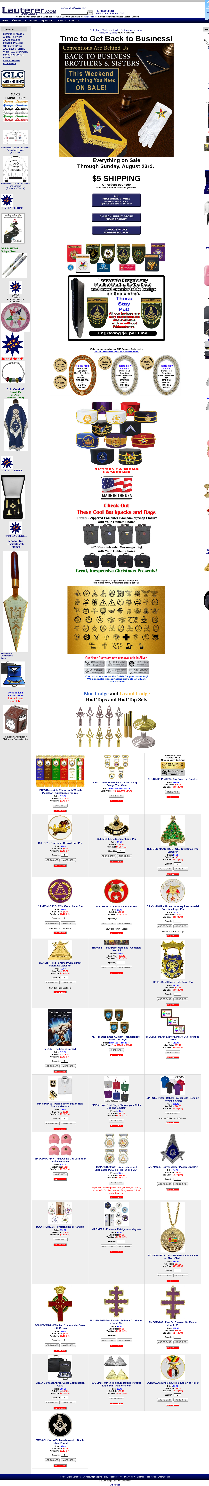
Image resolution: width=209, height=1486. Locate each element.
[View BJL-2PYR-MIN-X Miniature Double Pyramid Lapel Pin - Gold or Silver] (116, 1400)
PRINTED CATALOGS (13, 43)
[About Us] (16, 22)
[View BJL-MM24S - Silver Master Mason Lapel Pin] (181, 1185)
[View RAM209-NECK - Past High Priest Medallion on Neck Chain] (181, 1277)
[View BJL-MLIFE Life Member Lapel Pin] (124, 857)
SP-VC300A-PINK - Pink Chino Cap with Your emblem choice (60, 1160)
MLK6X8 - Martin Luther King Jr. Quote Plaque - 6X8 (172, 1038)
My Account (88, 1477)
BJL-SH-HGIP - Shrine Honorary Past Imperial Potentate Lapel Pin (173, 907)
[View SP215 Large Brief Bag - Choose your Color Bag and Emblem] (116, 1122)
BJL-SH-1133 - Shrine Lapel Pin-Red (116, 906)
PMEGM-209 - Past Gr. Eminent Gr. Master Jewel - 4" (173, 1323)
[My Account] (47, 22)
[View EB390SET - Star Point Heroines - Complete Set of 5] (124, 969)
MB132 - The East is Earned (60, 1049)
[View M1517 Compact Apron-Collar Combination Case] (68, 1404)
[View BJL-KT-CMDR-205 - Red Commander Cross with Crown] (68, 1347)
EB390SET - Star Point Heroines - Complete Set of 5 (116, 949)
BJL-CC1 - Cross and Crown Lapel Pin (60, 843)
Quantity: (56, 855)
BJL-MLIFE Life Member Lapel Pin (116, 839)
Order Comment (74, 1477)
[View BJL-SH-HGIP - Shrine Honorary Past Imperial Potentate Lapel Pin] (181, 927)
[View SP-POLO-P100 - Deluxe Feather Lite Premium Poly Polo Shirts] (173, 1115)
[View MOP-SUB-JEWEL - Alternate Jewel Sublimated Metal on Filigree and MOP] (116, 1184)
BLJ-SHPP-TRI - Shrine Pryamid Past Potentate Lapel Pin (60, 964)
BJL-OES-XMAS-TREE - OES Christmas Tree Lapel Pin (172, 850)
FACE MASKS (9, 63)
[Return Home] (4, 22)
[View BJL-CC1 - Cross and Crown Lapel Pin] (68, 861)
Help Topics (151, 1477)
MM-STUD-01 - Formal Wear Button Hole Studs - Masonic (60, 1105)
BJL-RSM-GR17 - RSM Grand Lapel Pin (60, 906)
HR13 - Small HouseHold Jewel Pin (173, 982)
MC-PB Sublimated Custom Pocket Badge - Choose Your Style (116, 1038)
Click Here (89, 17)
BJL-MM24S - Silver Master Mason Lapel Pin (172, 1167)
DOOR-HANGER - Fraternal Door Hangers (60, 1226)
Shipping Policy (101, 1477)
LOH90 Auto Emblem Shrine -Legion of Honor (173, 1382)
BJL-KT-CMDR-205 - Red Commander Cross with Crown (60, 1327)
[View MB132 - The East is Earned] (68, 1067)
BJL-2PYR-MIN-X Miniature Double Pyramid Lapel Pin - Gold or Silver (116, 1384)
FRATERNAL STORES (13, 34)
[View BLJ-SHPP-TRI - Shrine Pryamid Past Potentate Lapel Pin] (68, 984)
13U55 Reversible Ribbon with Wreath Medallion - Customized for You (60, 791)
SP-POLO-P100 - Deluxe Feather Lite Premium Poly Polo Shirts (172, 1099)
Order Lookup (164, 1477)
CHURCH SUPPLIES (12, 37)
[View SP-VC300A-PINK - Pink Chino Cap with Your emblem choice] (60, 1176)
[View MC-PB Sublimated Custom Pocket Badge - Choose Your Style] (116, 1051)
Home (62, 1477)
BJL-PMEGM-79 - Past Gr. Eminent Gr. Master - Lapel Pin (116, 1322)
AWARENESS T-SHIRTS (14, 49)
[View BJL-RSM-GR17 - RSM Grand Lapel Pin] (68, 925)
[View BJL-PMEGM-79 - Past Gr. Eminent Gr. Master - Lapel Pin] (124, 1342)
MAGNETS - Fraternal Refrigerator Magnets (116, 1229)
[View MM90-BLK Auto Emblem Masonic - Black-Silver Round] (68, 1461)
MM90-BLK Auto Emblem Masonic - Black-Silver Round (60, 1441)
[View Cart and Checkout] (69, 22)
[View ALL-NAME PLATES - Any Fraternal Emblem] (173, 793)
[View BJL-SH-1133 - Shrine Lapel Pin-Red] (124, 925)
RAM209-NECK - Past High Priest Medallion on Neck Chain (173, 1257)
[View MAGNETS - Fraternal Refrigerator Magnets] (124, 1248)
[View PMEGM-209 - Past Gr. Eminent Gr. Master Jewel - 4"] (181, 1343)
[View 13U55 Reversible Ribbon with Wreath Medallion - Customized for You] (60, 807)
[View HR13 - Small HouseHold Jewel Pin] (181, 1000)
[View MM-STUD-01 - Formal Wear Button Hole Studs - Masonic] (68, 1125)
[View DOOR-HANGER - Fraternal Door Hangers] (60, 1241)
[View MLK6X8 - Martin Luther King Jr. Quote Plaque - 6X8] (173, 1054)
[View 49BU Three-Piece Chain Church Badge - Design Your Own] (116, 797)
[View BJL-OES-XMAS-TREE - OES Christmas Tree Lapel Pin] (181, 870)
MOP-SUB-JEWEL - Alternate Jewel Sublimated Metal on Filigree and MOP (116, 1168)
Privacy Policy (129, 1477)
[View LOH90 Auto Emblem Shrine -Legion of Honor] (181, 1401)
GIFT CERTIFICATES (12, 46)
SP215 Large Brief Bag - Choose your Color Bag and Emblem (116, 1106)
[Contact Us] (31, 22)
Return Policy (115, 1477)
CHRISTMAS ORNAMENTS (15, 52)
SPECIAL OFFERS (11, 61)
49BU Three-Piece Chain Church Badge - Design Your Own (116, 784)
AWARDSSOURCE (11, 40)
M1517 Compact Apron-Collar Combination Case (60, 1384)
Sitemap (140, 1477)
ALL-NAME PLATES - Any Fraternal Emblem (173, 779)
